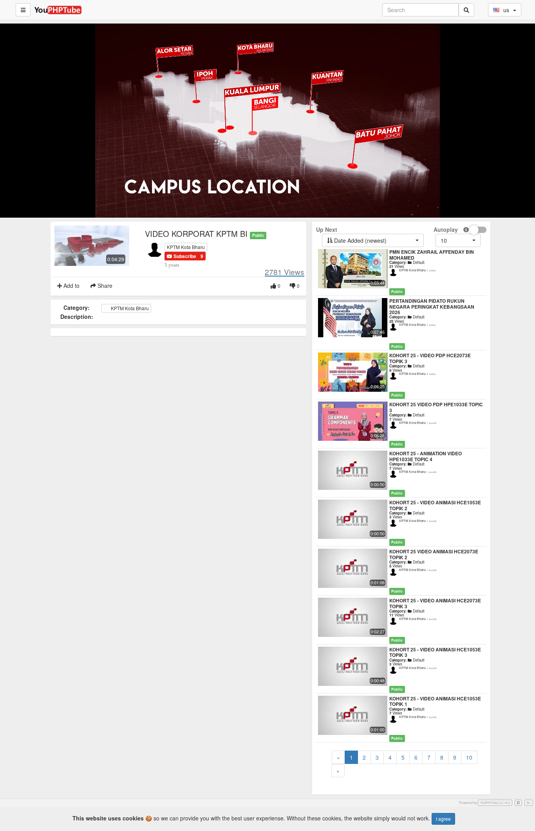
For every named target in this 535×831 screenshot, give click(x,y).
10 (469, 757)
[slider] (255, 212)
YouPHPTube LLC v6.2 (495, 802)
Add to (71, 285)
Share (104, 285)
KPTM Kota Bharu (186, 247)
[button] (181, 256)
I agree (443, 818)
